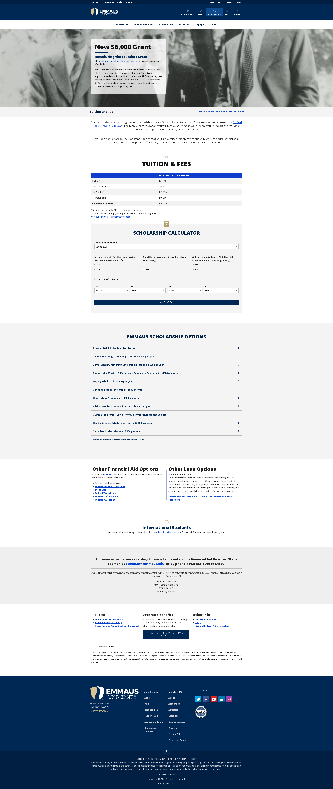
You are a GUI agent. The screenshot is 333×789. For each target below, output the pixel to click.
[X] (198, 699)
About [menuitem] (213, 24)
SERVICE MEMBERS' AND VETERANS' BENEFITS (165, 634)
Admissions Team (153, 722)
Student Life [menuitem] (166, 24)
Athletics (173, 709)
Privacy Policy (175, 734)
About (171, 697)
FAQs (198, 622)
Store (238, 2)
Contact (221, 2)
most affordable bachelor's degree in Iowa (119, 61)
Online (120, 2)
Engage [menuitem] (199, 24)
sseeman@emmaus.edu (145, 563)
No (99, 269)
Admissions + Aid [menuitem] (143, 24)
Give (212, 2)
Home (202, 111)
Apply (201, 14)
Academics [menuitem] (122, 24)
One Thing (170, 783)
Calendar (173, 715)
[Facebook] (206, 699)
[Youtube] (214, 699)
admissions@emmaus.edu (168, 532)
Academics (174, 703)
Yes (99, 264)
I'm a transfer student (108, 279)
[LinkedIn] (221, 699)
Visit (227, 14)
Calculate (165, 302)
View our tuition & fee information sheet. (110, 216)
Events (230, 2)
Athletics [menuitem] (184, 24)
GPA (96, 286)
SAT (169, 286)
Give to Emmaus (176, 722)
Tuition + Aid (236, 111)
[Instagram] (229, 699)
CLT (205, 286)
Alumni (129, 2)
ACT (133, 286)
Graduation (109, 2)
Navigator (96, 2)
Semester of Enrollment (105, 242)
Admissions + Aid (217, 111)
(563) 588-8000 (100, 711)
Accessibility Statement (166, 774)
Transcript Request (178, 740)
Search (237, 14)
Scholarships (214, 14)
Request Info (187, 14)
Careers (172, 728)
